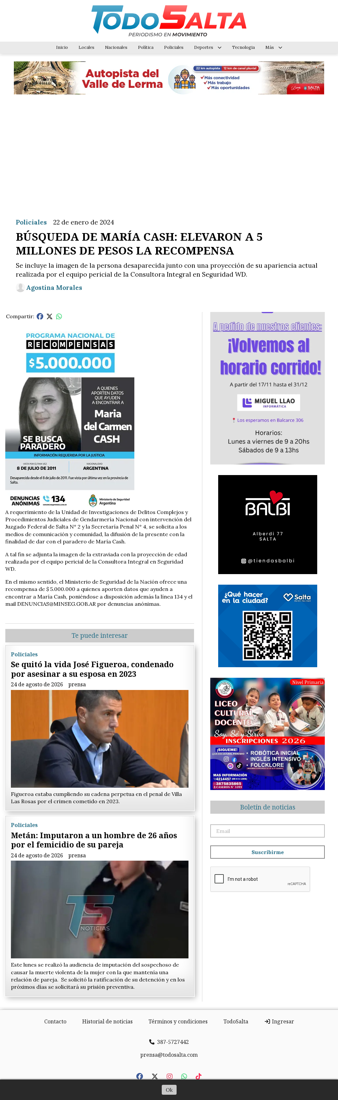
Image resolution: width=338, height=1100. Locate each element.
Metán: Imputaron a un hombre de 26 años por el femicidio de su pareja (94, 840)
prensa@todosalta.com (169, 1054)
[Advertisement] (169, 151)
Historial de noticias (107, 1021)
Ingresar (282, 1021)
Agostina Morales (54, 287)
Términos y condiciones (178, 1021)
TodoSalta (235, 1021)
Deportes (203, 47)
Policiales (174, 47)
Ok (169, 1089)
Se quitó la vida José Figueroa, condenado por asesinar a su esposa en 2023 (92, 669)
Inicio (62, 47)
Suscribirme (268, 852)
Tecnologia (243, 47)
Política (145, 47)
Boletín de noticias (267, 807)
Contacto (55, 1021)
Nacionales (116, 47)
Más (269, 47)
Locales (86, 47)
